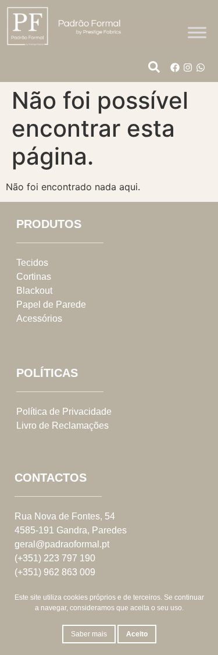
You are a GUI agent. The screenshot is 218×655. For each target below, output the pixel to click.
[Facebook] (175, 67)
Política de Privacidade (64, 412)
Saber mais (89, 634)
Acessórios (39, 318)
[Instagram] (187, 67)
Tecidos (32, 263)
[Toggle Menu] (197, 32)
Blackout (34, 291)
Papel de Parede (51, 304)
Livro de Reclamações (62, 425)
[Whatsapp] (200, 67)
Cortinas (33, 277)
